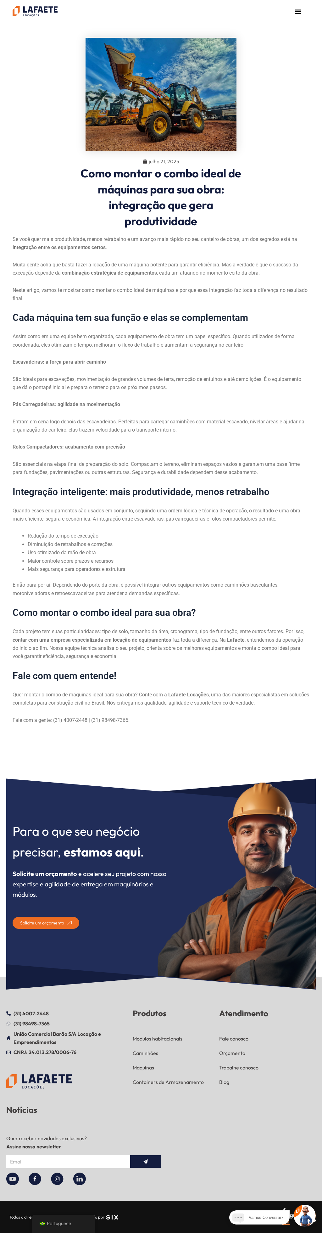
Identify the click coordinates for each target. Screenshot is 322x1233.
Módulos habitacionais (157, 1038)
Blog (224, 1082)
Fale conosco (233, 1038)
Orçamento (232, 1053)
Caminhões (145, 1053)
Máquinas (143, 1067)
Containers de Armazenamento (168, 1082)
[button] (298, 11)
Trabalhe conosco (238, 1067)
